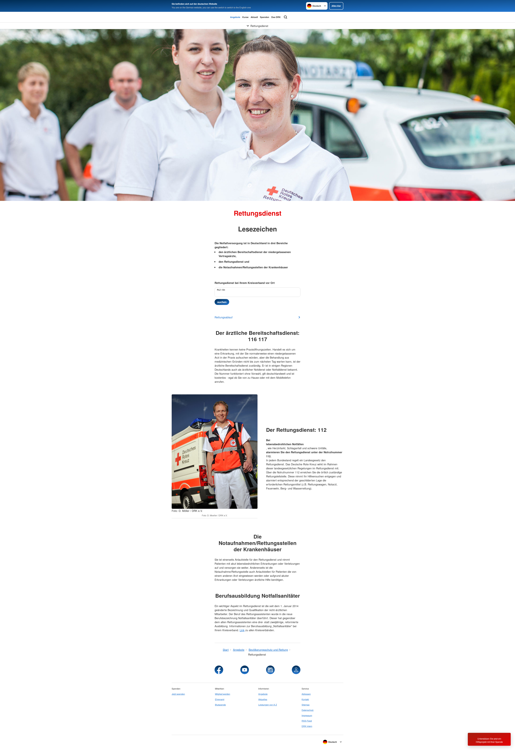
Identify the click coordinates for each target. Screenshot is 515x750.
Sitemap (306, 704)
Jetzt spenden (178, 694)
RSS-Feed (307, 720)
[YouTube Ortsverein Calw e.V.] (244, 670)
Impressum (307, 715)
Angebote (235, 17)
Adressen (306, 694)
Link (242, 630)
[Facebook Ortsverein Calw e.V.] (219, 670)
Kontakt (305, 699)
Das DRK (276, 17)
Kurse (245, 17)
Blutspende (220, 704)
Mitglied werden (222, 694)
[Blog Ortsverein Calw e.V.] (270, 670)
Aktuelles (262, 699)
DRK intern (307, 726)
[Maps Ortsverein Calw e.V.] (296, 670)
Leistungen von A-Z (267, 704)
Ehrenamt (219, 699)
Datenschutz (308, 710)
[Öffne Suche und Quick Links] (285, 17)
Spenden (264, 17)
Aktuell (254, 17)
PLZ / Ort (221, 289)
